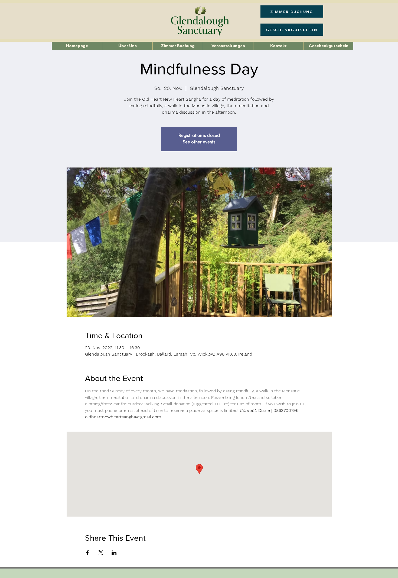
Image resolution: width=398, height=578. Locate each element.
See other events (199, 142)
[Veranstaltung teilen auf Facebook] (87, 552)
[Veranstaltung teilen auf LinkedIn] (114, 552)
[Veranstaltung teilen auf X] (100, 552)
